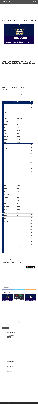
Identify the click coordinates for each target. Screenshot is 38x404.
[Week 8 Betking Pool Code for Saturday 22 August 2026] (7, 297)
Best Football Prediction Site (11, 366)
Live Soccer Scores (10, 364)
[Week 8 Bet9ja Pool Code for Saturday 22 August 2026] (19, 297)
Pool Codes (7, 287)
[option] (7, 299)
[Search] (33, 1)
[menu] (35, 1)
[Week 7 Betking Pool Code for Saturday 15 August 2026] (30, 297)
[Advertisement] (19, 11)
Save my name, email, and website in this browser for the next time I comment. (14, 324)
